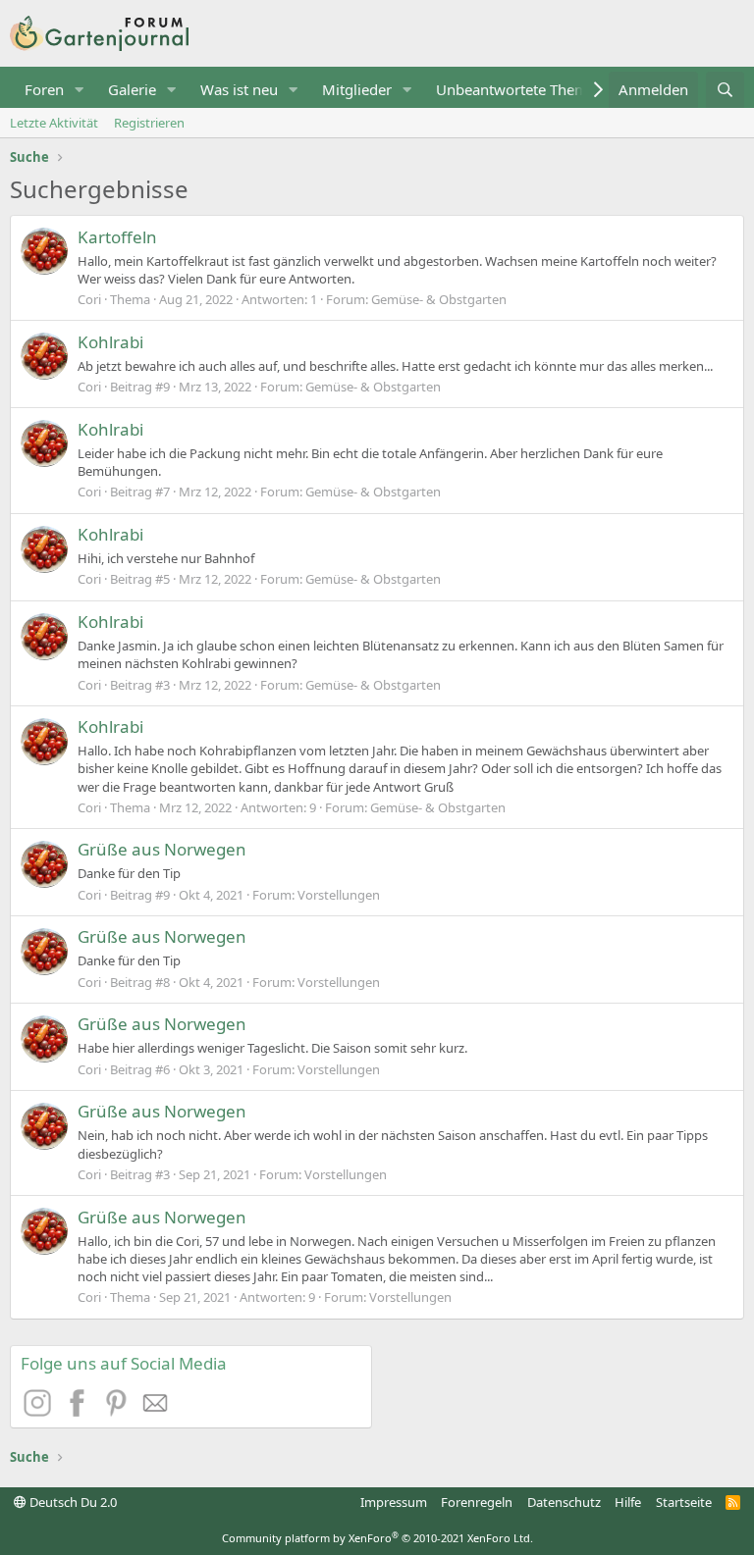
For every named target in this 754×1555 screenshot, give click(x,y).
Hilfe (628, 1502)
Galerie (132, 89)
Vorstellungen (338, 895)
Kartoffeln (117, 237)
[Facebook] (79, 1411)
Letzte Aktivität (54, 122)
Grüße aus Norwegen (162, 849)
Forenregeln (476, 1502)
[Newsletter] (156, 1411)
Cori (89, 299)
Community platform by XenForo (377, 1537)
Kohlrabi (110, 342)
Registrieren (149, 122)
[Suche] (725, 90)
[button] (79, 90)
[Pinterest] (118, 1411)
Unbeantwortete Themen (520, 89)
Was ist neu (239, 89)
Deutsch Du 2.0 (72, 1502)
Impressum (393, 1502)
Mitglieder (357, 89)
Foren (44, 89)
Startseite (684, 1502)
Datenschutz (564, 1502)
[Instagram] (40, 1411)
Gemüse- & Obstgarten (439, 299)
